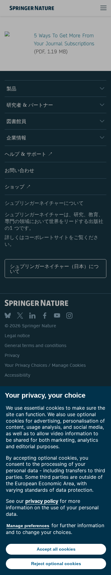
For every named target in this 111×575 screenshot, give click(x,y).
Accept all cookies (56, 549)
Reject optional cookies (56, 563)
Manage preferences (27, 525)
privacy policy (41, 501)
